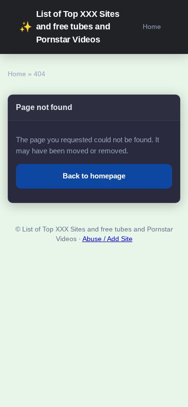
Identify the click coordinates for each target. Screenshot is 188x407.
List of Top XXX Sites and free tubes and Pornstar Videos (69, 26)
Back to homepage (94, 176)
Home (152, 26)
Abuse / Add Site (107, 239)
